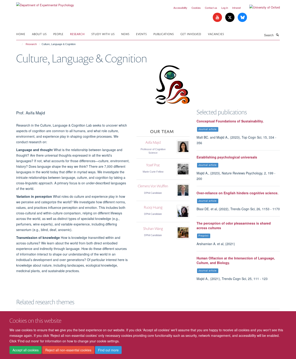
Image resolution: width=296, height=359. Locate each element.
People (58, 33)
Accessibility (180, 7)
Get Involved (190, 33)
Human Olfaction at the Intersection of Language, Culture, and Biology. (236, 260)
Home (20, 33)
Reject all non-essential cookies (68, 350)
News (125, 33)
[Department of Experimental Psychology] (45, 3)
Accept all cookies (25, 350)
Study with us (102, 33)
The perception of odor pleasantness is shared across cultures (234, 225)
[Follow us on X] (230, 17)
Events (141, 33)
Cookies (196, 7)
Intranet (236, 7)
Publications (163, 33)
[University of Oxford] (261, 7)
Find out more (108, 350)
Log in (224, 7)
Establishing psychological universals (227, 157)
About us (39, 33)
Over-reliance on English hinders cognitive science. (237, 193)
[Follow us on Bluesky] (242, 17)
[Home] (20, 44)
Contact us (211, 7)
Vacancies (216, 33)
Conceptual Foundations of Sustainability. (230, 121)
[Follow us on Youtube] (218, 17)
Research (77, 33)
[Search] (277, 34)
